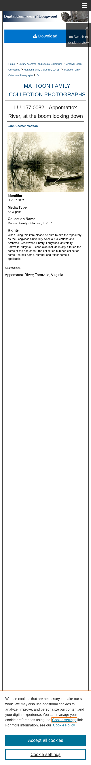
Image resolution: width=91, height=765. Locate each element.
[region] (45, 728)
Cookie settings (64, 720)
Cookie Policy (64, 725)
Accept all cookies (45, 740)
